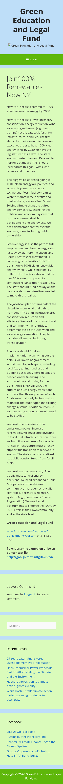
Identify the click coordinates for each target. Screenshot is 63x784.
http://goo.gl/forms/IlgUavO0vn (30, 557)
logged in (30, 594)
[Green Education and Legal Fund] (31, 45)
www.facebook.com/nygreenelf (27, 531)
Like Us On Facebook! (21, 732)
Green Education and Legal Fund (31, 25)
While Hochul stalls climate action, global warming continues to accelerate (29, 695)
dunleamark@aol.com (21, 535)
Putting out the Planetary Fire (26, 737)
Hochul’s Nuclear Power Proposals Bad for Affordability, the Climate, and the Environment (29, 672)
